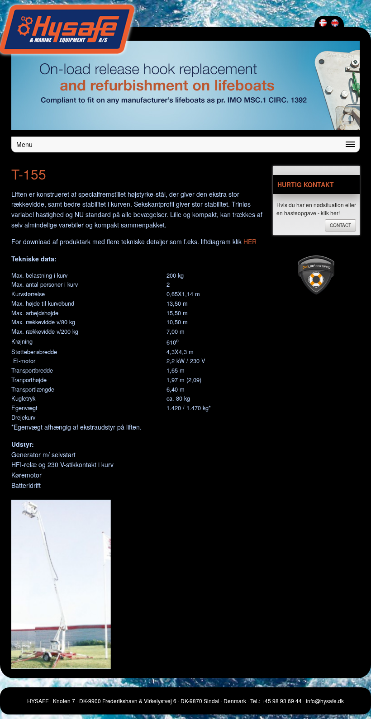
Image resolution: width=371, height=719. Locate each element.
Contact (340, 225)
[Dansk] (323, 23)
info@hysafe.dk (325, 701)
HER (250, 241)
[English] (335, 23)
